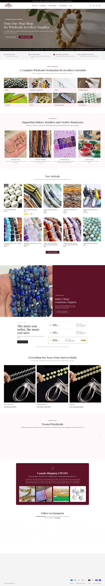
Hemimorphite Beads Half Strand (90, 243)
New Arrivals (82, 105)
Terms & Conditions (97, 583)
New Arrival (34, 5)
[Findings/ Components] (40, 83)
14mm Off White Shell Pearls (10, 209)
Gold (25, 214)
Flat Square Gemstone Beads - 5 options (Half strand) (32, 244)
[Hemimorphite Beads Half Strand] (92, 229)
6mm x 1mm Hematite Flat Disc (30, 209)
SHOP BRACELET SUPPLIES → (10, 407)
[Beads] (16, 83)
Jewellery (7, 105)
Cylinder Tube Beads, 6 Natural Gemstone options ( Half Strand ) (51, 244)
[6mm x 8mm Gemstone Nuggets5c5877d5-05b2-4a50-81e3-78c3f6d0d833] (78, 291)
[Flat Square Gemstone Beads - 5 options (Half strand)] (33, 229)
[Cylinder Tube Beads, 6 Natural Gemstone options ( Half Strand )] (52, 229)
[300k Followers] (89, 562)
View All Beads (42, 5)
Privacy (89, 583)
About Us (75, 570)
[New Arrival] (89, 98)
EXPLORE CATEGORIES (25, 37)
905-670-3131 (60, 565)
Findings (74, 565)
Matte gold (27, 214)
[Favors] (40, 98)
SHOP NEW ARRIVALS (11, 37)
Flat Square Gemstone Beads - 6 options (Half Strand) (12, 244)
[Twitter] (96, 562)
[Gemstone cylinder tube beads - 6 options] (52, 196)
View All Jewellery (63, 5)
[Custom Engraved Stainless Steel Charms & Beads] (65, 98)
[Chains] (65, 83)
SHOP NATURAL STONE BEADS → (44, 407)
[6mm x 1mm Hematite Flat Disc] (33, 196)
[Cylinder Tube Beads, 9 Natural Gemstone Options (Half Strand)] (72, 229)
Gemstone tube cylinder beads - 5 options (70, 210)
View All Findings (52, 5)
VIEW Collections (22, 341)
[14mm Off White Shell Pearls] (13, 196)
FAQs (74, 567)
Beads (6, 90)
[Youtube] (89, 566)
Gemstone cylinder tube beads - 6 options (51, 210)
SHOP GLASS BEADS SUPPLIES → (77, 407)
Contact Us (75, 572)
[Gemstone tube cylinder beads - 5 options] (72, 196)
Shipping (71, 583)
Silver (29, 214)
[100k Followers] (93, 562)
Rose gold (31, 214)
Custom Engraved (59, 105)
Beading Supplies (83, 90)
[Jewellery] (16, 98)
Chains (56, 90)
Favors (31, 105)
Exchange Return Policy (80, 583)
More (71, 5)
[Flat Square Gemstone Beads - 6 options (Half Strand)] (13, 229)
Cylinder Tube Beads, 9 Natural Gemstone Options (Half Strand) (70, 244)
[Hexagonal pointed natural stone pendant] (92, 196)
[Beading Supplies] (89, 83)
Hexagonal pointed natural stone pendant (90, 210)
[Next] (101, 1)
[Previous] (3, 1)
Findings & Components (36, 90)
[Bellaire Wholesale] (8, 5)
